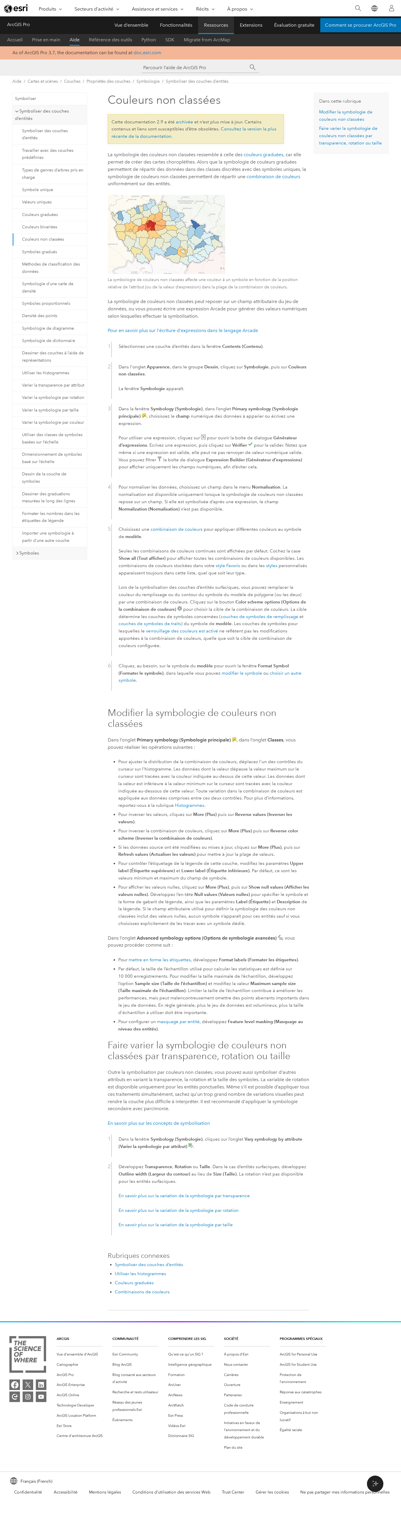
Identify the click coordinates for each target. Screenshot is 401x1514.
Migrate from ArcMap (207, 39)
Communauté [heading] (125, 1338)
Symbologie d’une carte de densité (47, 287)
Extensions (251, 25)
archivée (184, 122)
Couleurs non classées (43, 239)
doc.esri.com (147, 52)
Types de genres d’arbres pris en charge (52, 174)
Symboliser (25, 98)
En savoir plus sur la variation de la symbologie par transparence (184, 1195)
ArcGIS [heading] (63, 1338)
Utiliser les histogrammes (45, 372)
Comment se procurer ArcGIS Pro (360, 25)
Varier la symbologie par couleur (53, 422)
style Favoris (228, 565)
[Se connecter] (391, 8)
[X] (28, 1384)
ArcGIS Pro (18, 24)
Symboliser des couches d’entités (197, 81)
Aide (75, 39)
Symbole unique (37, 189)
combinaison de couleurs (273, 176)
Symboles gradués (39, 251)
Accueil (15, 39)
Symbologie (148, 81)
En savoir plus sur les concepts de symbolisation (159, 1123)
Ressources (216, 25)
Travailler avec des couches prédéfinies (47, 154)
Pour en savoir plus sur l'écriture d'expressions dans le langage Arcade (183, 330)
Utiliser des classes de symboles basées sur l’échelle (52, 438)
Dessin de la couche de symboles (44, 478)
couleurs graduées (263, 154)
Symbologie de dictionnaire (48, 340)
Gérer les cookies (272, 1492)
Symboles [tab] (29, 553)
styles (271, 565)
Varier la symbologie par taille (50, 410)
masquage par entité (178, 1021)
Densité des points (39, 315)
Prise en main (46, 39)
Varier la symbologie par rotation (53, 397)
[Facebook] (14, 1384)
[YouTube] (41, 1396)
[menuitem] (80, 1354)
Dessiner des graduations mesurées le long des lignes (48, 497)
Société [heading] (231, 1338)
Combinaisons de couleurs (142, 1291)
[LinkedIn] (41, 1384)
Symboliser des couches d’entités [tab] (42, 114)
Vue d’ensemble (131, 25)
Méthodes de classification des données (51, 268)
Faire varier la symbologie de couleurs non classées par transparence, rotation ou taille (350, 136)
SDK (169, 39)
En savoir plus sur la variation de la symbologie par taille (176, 1224)
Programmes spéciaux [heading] (301, 1338)
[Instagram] (28, 1396)
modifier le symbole (242, 673)
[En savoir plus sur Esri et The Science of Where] (27, 1355)
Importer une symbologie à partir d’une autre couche (48, 537)
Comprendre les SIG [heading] (187, 1338)
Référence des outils (110, 39)
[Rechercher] (358, 8)
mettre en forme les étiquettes (160, 959)
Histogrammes (189, 805)
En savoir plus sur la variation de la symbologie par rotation (179, 1210)
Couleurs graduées (40, 214)
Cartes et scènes (43, 81)
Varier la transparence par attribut (53, 385)
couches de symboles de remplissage (259, 616)
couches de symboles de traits (150, 623)
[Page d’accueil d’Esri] (16, 8)
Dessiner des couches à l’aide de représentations (53, 357)
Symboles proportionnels (46, 303)
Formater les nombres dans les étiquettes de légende (51, 517)
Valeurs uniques (37, 202)
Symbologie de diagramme (48, 328)
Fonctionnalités (176, 25)
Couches (72, 81)
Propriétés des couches (108, 81)
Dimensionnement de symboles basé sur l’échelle (52, 458)
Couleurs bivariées (39, 226)
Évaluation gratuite (294, 25)
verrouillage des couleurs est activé (182, 631)
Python (148, 39)
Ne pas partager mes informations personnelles (345, 1492)
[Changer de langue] (374, 8)
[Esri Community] (14, 1396)
